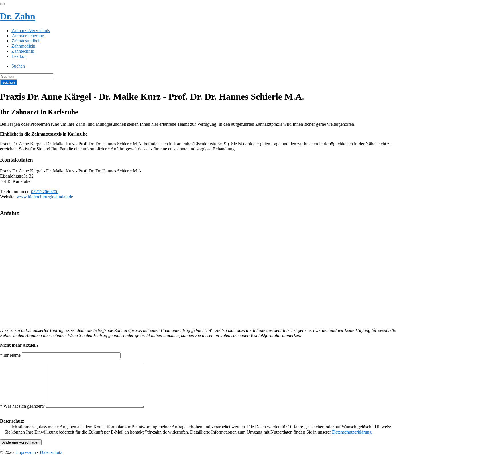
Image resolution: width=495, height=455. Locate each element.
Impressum (26, 452)
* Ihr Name (11, 355)
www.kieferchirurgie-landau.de (45, 196)
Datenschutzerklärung (352, 431)
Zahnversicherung (27, 35)
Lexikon (19, 56)
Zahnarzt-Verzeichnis (30, 30)
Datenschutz (51, 452)
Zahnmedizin (23, 46)
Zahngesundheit (25, 40)
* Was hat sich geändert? (23, 406)
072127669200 (44, 191)
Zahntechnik (22, 51)
